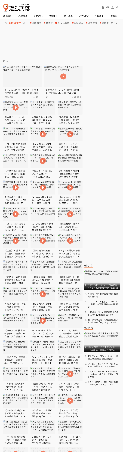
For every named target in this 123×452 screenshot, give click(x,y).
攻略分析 (7, 15)
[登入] (112, 7)
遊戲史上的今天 (110, 22)
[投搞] (102, 7)
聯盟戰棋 (92, 22)
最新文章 (88, 265)
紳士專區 (68, 15)
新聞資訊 (38, 15)
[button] (117, 7)
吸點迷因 (78, 22)
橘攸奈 (49, 22)
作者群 (113, 15)
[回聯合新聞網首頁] (6, 8)
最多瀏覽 (88, 327)
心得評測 (23, 15)
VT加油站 (84, 15)
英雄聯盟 (36, 22)
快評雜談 (53, 15)
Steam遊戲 (63, 22)
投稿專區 (99, 15)
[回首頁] (16, 8)
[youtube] (107, 7)
